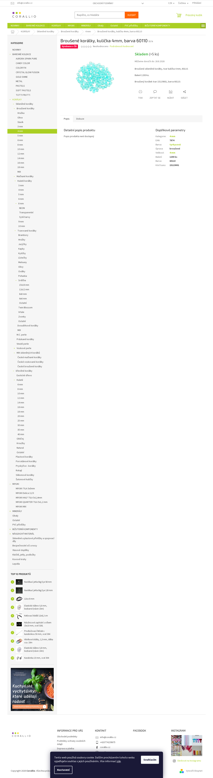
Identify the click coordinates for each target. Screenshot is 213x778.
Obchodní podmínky (103, 3)
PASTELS (20, 86)
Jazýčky (22, 244)
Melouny (22, 262)
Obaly (15, 515)
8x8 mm (23, 294)
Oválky (21, 271)
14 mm (21, 158)
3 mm (20, 126)
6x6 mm (23, 298)
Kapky (21, 249)
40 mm (21, 434)
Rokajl (19, 470)
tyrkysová (175, 144)
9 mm (21, 221)
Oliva (20, 117)
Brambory (23, 235)
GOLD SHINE (22, 77)
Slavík (20, 122)
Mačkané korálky (25, 176)
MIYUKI (15, 484)
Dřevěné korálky (24, 371)
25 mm (21, 420)
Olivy (20, 267)
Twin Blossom (25, 307)
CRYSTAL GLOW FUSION (27, 72)
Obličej (20, 438)
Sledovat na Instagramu (189, 760)
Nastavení (63, 770)
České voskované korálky (30, 362)
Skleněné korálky (24, 104)
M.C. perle (22, 334)
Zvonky (22, 316)
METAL (19, 81)
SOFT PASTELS (23, 90)
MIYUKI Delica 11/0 (25, 493)
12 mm (21, 153)
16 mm (21, 163)
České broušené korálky (30, 366)
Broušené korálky (25, 108)
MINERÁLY (17, 511)
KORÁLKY (17, 99)
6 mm (20, 140)
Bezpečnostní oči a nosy (24, 545)
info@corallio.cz (108, 737)
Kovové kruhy (19, 559)
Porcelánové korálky (26, 461)
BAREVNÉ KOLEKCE (21, 54)
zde (119, 761)
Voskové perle (24, 348)
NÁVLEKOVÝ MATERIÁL (23, 534)
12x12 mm (24, 289)
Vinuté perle (23, 344)
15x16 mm (24, 285)
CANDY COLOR (23, 63)
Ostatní (23, 303)
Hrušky (21, 239)
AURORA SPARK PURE (26, 58)
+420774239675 (107, 742)
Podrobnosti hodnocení (122, 46)
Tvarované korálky (27, 230)
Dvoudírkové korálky (28, 325)
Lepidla (16, 564)
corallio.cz (105, 747)
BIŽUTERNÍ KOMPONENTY (25, 529)
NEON (22, 208)
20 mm (21, 416)
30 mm (21, 425)
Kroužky (21, 443)
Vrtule (21, 312)
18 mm (21, 167)
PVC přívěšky (19, 524)
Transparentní (26, 212)
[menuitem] (15, 25)
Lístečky (22, 258)
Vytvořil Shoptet (194, 771)
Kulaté (20, 380)
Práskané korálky (25, 339)
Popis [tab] (67, 119)
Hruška (21, 113)
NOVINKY (16, 49)
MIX (19, 172)
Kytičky (22, 253)
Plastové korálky (24, 457)
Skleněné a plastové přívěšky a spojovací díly (33, 540)
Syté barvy (24, 217)
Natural (20, 448)
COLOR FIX (21, 68)
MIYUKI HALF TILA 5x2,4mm (29, 497)
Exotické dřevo (24, 375)
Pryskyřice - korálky (26, 466)
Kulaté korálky (25, 181)
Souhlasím (149, 760)
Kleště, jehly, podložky (24, 554)
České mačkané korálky (29, 357)
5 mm (20, 135)
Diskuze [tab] (80, 119)
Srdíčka (22, 280)
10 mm (21, 149)
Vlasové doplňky (20, 550)
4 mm (20, 131)
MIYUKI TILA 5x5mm (25, 488)
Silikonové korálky (25, 475)
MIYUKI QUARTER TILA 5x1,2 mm (31, 502)
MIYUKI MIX (21, 506)
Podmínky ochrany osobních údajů (71, 742)
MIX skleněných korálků (28, 353)
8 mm (20, 145)
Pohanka (22, 276)
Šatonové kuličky (24, 479)
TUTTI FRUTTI (23, 95)
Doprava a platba (65, 748)
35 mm (21, 430)
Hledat (131, 15)
